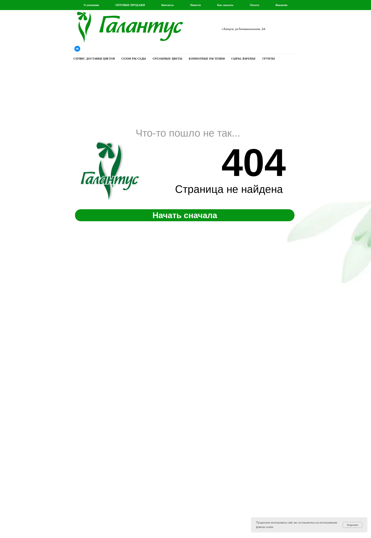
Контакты (167, 5)
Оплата (254, 5)
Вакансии (281, 5)
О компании (91, 5)
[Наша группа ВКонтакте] (77, 49)
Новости (195, 5)
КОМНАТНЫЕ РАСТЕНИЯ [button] (207, 58)
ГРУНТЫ (268, 58)
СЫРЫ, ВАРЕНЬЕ (243, 58)
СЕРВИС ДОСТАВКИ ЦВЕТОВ (94, 58)
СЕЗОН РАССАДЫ (133, 58)
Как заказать (225, 5)
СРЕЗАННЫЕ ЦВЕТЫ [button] (167, 58)
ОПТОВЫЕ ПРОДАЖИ (130, 5)
